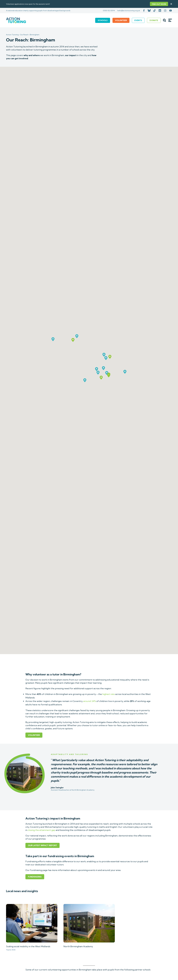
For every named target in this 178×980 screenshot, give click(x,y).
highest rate (108, 694)
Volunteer (121, 20)
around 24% (89, 701)
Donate (154, 20)
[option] (89, 773)
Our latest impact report (42, 845)
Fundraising (35, 877)
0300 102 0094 (109, 10)
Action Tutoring (12, 35)
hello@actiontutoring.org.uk (128, 10)
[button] (101, 378)
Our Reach (24, 35)
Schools (103, 20)
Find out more (159, 4)
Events (138, 20)
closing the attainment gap (41, 830)
